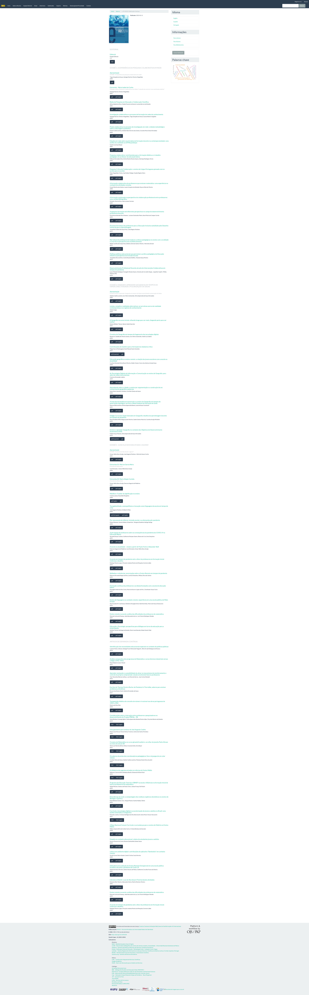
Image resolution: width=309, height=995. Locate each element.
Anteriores (42, 5)
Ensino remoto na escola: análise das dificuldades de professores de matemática (137, 614)
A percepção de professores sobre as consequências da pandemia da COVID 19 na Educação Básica (137, 533)
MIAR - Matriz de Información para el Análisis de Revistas (127, 963)
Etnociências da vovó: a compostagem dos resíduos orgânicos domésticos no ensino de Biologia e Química (139, 797)
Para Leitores (177, 38)
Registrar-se (298, 1)
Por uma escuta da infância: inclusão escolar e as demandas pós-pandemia (135, 520)
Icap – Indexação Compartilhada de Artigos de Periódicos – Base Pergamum (132, 975)
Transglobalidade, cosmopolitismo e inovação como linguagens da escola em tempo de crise (139, 507)
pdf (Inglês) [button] (119, 97)
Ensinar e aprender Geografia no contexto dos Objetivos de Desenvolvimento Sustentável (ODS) (136, 430)
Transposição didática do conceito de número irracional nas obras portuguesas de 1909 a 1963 (137, 702)
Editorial (113, 54)
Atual (35, 5)
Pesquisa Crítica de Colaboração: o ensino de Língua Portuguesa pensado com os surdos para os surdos (137, 170)
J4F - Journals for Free (118, 976)
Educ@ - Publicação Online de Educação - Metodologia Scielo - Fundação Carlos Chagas (134, 949)
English (175, 18)
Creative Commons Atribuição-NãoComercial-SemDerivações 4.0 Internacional (160, 926)
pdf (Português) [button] (115, 515)
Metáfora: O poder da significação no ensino (125, 494)
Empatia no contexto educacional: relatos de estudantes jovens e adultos (134, 839)
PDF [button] (112, 61)
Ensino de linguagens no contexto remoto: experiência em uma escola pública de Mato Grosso (139, 600)
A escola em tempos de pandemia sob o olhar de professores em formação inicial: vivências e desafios (137, 560)
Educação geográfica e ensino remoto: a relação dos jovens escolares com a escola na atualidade (138, 360)
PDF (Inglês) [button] (119, 724)
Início (8, 5)
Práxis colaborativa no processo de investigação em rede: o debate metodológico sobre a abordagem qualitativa (137, 127)
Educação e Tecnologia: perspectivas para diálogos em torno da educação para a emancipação (137, 627)
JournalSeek (115, 978)
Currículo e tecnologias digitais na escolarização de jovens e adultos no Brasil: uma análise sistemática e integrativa (138, 812)
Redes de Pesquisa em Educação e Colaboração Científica (129, 102)
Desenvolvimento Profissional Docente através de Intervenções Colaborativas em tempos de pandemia (137, 269)
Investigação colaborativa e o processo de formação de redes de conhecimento (136, 114)
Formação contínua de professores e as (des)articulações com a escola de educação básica (138, 586)
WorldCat (114, 985)
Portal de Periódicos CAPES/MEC (121, 983)
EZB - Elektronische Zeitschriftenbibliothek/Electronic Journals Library (131, 973)
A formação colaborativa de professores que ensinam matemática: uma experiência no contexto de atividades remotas (139, 184)
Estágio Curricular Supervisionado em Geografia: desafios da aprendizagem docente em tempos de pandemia (138, 416)
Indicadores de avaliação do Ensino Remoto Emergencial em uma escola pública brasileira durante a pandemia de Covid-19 (137, 866)
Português (176, 25)
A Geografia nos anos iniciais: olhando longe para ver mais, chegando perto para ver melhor (138, 321)
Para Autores (176, 41)
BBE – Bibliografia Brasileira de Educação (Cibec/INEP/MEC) (128, 970)
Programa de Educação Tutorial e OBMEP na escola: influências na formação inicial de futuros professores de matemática (139, 783)
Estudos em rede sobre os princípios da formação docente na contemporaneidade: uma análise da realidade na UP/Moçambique (139, 142)
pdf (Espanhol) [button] (115, 354)
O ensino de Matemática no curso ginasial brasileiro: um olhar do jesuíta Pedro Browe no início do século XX (139, 743)
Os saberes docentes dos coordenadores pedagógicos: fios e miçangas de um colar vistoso (137, 757)
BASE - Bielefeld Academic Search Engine (123, 944)
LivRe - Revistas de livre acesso (120, 980)
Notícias (65, 5)
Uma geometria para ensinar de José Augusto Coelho (128, 729)
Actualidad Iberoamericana (119, 968)
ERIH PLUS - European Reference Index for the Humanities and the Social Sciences (133, 971)
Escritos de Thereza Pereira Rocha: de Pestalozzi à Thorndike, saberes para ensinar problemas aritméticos (138, 688)
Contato (88, 5)
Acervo (118, 11)
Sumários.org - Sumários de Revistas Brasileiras (124, 954)
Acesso (306, 1)
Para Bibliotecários (178, 45)
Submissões (51, 5)
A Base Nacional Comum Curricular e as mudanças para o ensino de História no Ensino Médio (139, 826)
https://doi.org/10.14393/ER (119, 934)
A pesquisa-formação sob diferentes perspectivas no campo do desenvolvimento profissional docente (137, 212)
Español (175, 21)
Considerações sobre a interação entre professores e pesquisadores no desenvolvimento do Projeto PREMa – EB (134, 716)
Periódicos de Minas (117, 982)
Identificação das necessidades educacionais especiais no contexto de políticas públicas (139, 646)
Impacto (58, 5)
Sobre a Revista (17, 5)
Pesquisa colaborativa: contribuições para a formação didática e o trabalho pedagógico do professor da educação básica (135, 156)
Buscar (302, 5)
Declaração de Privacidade (77, 5)
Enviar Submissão (178, 52)
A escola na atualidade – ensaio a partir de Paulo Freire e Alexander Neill (134, 547)
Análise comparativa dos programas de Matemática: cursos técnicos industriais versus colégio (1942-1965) (139, 660)
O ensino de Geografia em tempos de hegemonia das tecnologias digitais (134, 334)
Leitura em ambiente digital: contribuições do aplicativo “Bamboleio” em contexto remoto (137, 852)
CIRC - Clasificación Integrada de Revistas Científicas (126, 959)
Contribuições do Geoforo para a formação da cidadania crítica (131, 347)
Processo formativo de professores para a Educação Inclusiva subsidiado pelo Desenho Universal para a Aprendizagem (139, 226)
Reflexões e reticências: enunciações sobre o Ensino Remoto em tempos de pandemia (138, 573)
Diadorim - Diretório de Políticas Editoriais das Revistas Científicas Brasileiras (132, 947)
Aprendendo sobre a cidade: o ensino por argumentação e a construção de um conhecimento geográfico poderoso (136, 388)
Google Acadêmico (117, 961)
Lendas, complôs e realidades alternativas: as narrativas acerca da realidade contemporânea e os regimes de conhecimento (135, 307)
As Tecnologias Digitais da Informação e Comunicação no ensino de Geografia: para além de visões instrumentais (138, 374)
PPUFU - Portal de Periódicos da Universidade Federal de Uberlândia (135, 929)
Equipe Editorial (27, 5)
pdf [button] (112, 82)
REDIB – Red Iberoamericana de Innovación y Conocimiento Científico (130, 952)
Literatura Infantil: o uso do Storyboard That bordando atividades (132, 880)
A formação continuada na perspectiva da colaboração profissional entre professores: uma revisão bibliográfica (139, 198)
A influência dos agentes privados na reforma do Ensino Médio (131, 770)
